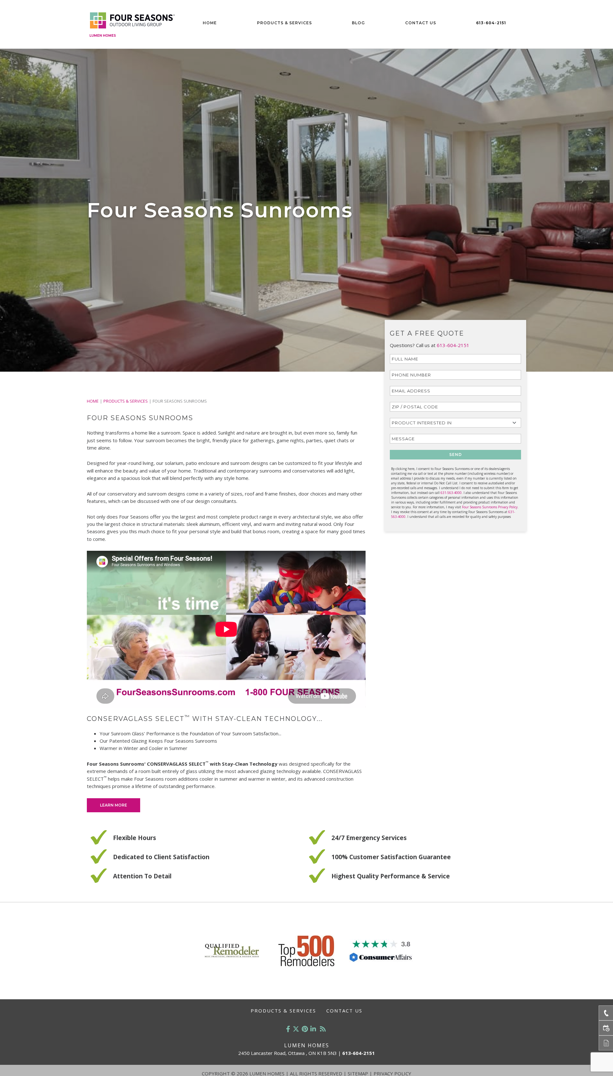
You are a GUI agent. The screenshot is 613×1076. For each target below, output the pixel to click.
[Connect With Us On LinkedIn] (313, 1029)
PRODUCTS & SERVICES (125, 401)
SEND (455, 454)
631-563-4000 (451, 492)
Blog (358, 22)
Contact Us (420, 22)
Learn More (113, 805)
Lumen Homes (102, 36)
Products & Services (284, 22)
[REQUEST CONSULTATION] (606, 1027)
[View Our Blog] (323, 1029)
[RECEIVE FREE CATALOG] (606, 1042)
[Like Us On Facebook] (288, 1029)
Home (210, 22)
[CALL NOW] (606, 1012)
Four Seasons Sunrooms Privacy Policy (490, 507)
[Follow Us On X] (296, 1029)
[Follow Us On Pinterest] (305, 1029)
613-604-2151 (491, 22)
